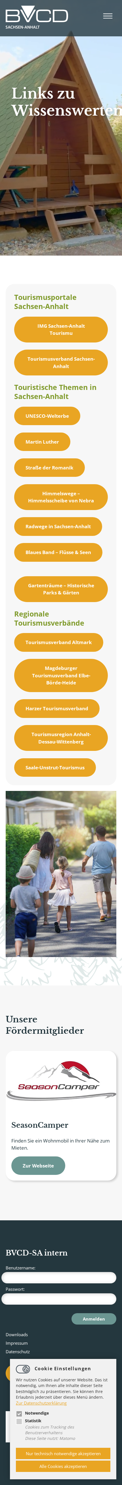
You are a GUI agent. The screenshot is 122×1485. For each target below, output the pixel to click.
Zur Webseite (38, 1165)
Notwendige (37, 1413)
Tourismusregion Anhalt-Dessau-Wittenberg (61, 738)
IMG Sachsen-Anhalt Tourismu (61, 330)
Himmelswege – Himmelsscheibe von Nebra (61, 497)
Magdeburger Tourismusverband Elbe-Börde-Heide (61, 675)
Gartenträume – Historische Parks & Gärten (61, 589)
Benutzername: (20, 1268)
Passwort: (15, 1289)
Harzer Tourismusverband (57, 708)
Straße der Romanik (49, 467)
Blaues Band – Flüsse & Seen (58, 552)
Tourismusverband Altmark (59, 642)
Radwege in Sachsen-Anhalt (58, 526)
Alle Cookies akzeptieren (63, 1466)
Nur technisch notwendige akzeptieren (63, 1453)
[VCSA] (37, 18)
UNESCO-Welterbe (47, 416)
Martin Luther (42, 441)
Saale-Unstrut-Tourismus (55, 767)
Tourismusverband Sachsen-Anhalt (61, 362)
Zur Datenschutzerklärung (41, 1403)
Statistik (33, 1420)
